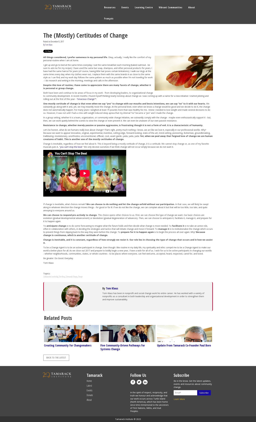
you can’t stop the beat (71, 146)
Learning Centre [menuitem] (144, 7)
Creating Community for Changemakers (67, 345)
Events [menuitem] (125, 7)
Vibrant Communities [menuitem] (170, 7)
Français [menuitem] (108, 18)
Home (89, 381)
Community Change (71, 276)
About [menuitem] (191, 7)
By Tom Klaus (47, 44)
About (89, 400)
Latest (89, 385)
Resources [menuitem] (110, 7)
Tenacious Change (86, 99)
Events (89, 390)
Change (80, 276)
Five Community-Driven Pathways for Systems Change (122, 347)
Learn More (179, 399)
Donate (90, 395)
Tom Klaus (62, 276)
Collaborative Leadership (50, 276)
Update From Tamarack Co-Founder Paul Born (184, 345)
